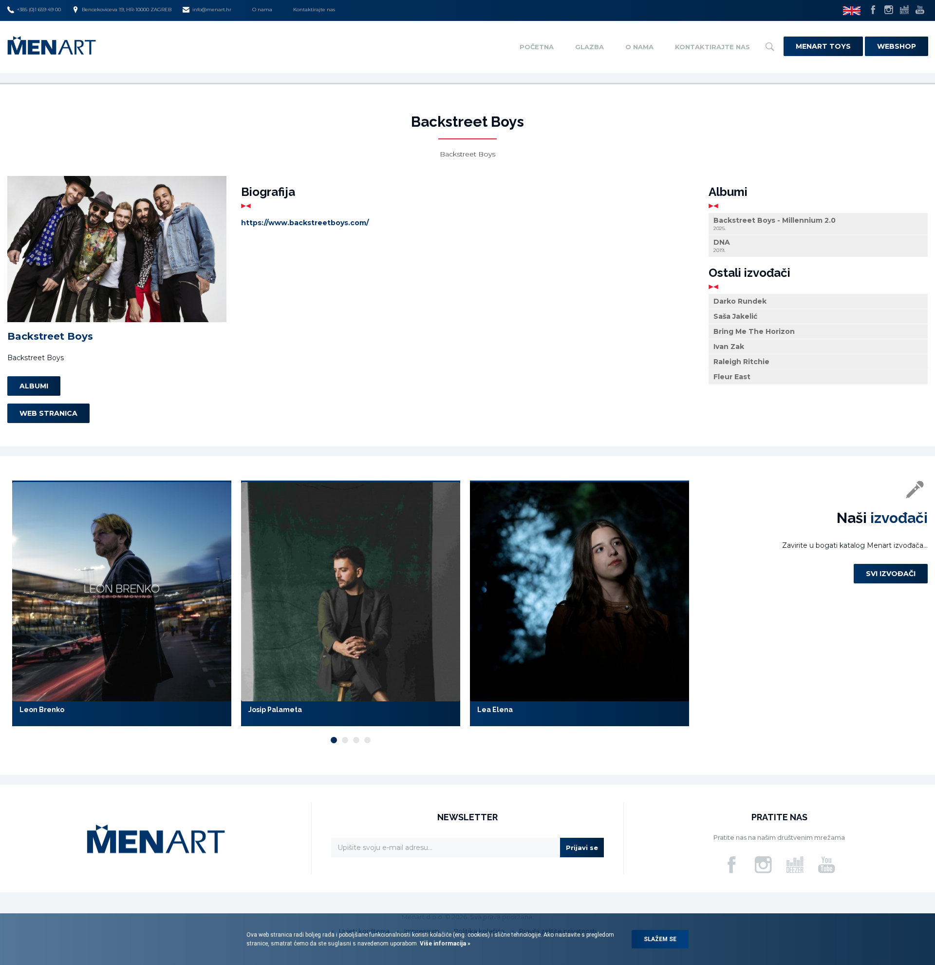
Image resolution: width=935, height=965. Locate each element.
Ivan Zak (728, 346)
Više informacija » (444, 943)
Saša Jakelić (735, 316)
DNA (721, 246)
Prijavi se (582, 847)
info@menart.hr (211, 9)
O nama (262, 9)
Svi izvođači (891, 573)
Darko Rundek (740, 301)
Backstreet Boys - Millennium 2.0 (774, 224)
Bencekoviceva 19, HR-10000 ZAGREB (126, 9)
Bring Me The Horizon (754, 331)
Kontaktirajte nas (314, 9)
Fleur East (731, 376)
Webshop (896, 46)
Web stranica (48, 413)
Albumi (33, 386)
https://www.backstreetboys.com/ (305, 222)
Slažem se (660, 939)
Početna (537, 47)
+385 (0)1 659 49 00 (39, 9)
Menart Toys (823, 46)
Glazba (589, 47)
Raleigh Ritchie (741, 361)
